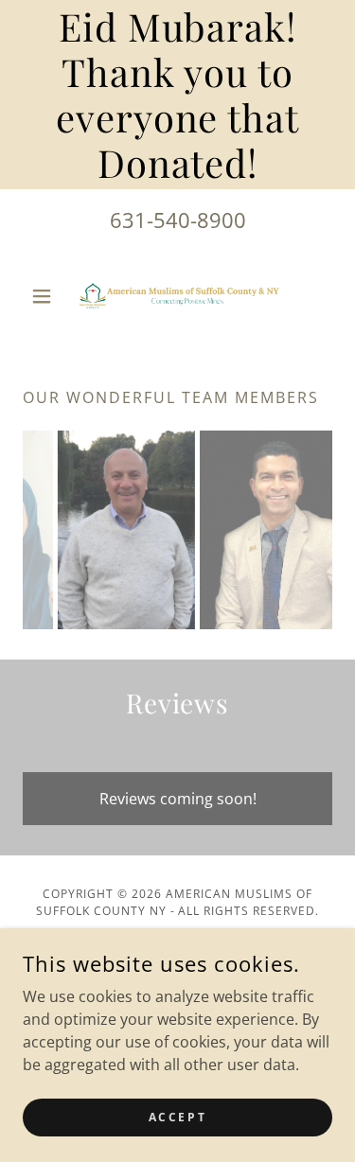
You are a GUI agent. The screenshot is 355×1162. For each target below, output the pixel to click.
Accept (177, 1117)
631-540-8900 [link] (178, 219)
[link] (178, 296)
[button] (46, 296)
